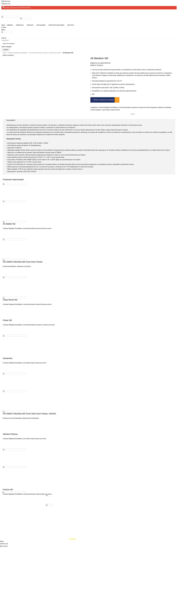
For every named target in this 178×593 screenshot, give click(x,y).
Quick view (5, 220)
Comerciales (154, 495)
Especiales (153, 509)
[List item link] (22, 514)
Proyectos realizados (97, 509)
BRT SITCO (94, 512)
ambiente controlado (164, 107)
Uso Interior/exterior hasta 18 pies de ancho (37, 228)
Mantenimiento (125, 502)
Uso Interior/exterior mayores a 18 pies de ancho (45, 53)
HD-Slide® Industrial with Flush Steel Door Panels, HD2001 (29, 413)
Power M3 (7, 320)
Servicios (93, 502)
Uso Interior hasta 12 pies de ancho (34, 363)
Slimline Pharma (10, 434)
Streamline (7, 358)
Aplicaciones (94, 505)
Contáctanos (94, 516)
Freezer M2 (8, 489)
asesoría (123, 505)
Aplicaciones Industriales (30, 418)
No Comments (71, 500)
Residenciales (154, 505)
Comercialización (126, 495)
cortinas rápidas (95, 110)
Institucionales (154, 512)
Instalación (123, 498)
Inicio (5, 53)
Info (93, 94)
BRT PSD (153, 502)
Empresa (93, 498)
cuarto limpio (106, 110)
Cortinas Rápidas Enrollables (18, 53)
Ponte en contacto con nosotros (103, 100)
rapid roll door (115, 110)
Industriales (153, 498)
